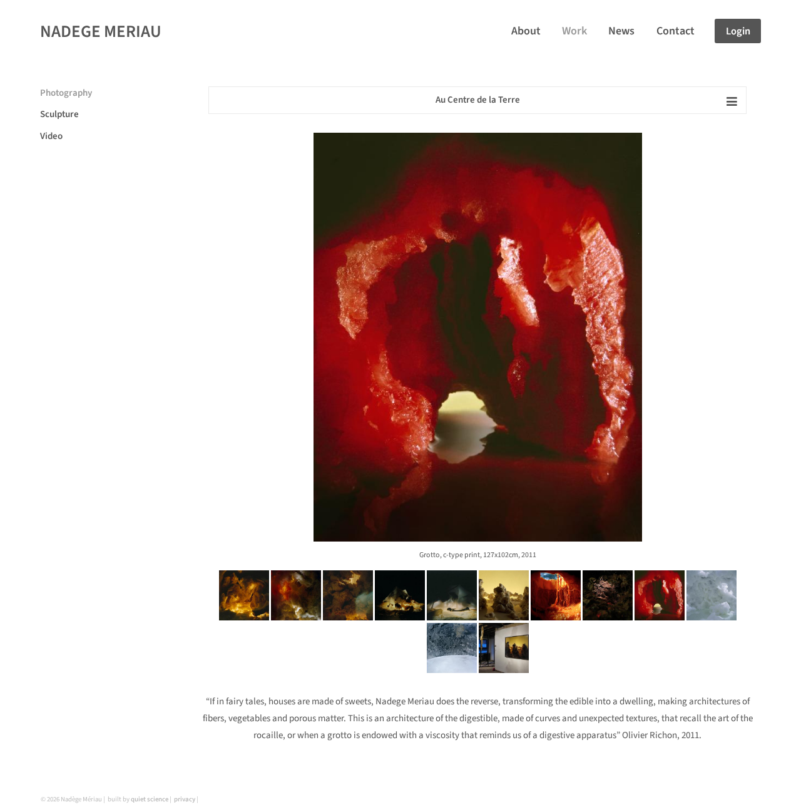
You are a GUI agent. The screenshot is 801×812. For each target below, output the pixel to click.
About (526, 31)
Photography (66, 93)
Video (51, 136)
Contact (675, 31)
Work (574, 31)
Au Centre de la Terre (478, 99)
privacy (184, 799)
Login (738, 31)
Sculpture (59, 114)
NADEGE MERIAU (100, 31)
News (621, 31)
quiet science (149, 799)
